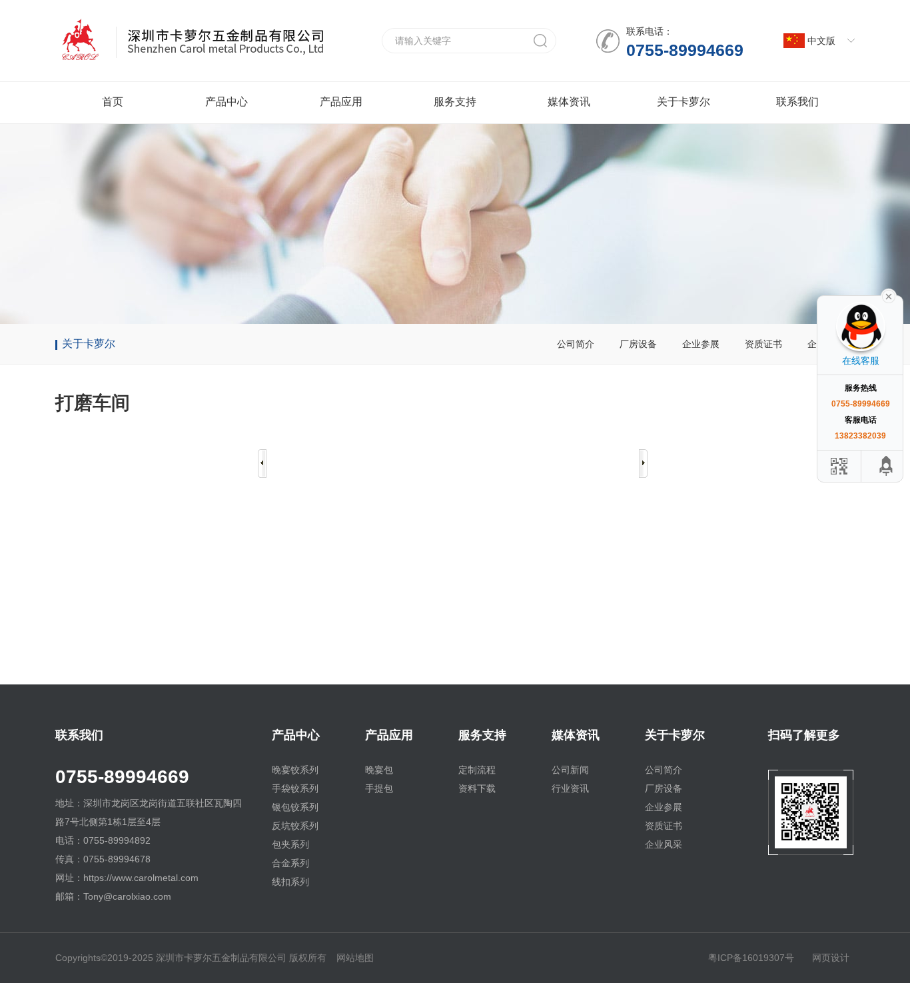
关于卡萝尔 (683, 101)
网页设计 (830, 957)
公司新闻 (570, 769)
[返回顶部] (886, 466)
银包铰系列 (295, 807)
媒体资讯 (569, 101)
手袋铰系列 (295, 788)
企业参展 (700, 344)
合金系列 (290, 863)
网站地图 (355, 957)
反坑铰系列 (295, 825)
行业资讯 (570, 788)
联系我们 (797, 101)
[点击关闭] (889, 295)
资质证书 (763, 344)
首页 (112, 101)
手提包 (379, 788)
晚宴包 (379, 769)
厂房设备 (638, 344)
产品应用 (341, 101)
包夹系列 (290, 844)
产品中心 (226, 101)
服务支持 (455, 101)
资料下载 (477, 788)
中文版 (821, 40)
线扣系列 (290, 881)
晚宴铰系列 (295, 769)
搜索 (540, 41)
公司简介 (575, 344)
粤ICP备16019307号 (751, 957)
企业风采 (663, 844)
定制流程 (477, 769)
